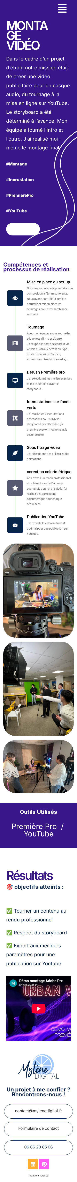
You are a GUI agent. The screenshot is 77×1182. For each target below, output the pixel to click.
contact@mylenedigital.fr (38, 1110)
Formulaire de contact (38, 1128)
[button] (62, 9)
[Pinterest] (44, 1164)
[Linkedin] (33, 1164)
